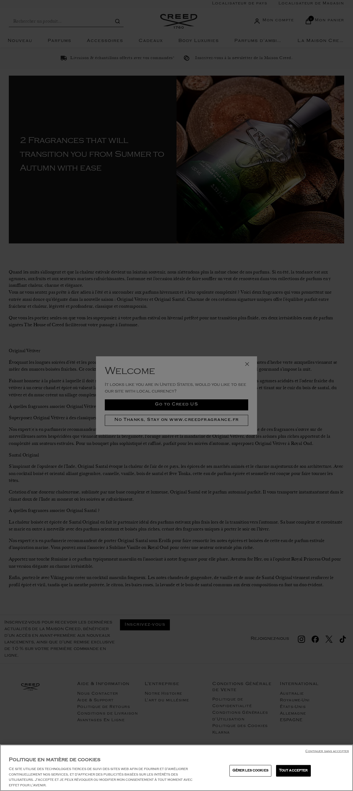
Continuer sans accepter (327, 751)
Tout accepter (293, 771)
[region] (176, 768)
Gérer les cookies (250, 771)
